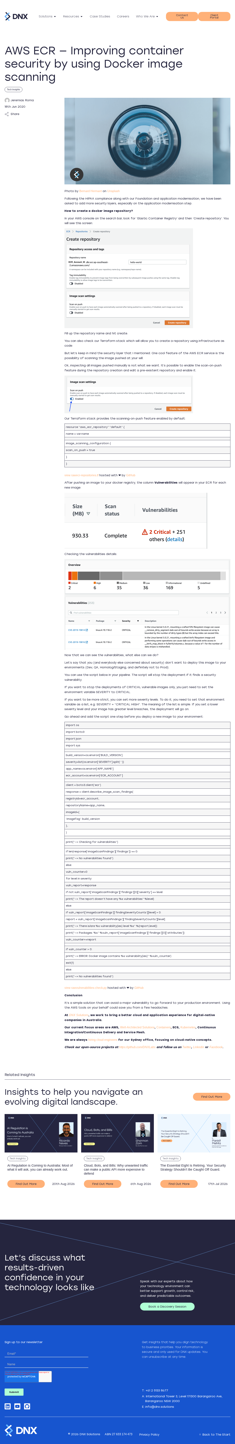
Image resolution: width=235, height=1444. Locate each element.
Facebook (216, 1047)
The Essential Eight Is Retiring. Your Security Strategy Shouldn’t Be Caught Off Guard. (193, 1167)
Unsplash (113, 191)
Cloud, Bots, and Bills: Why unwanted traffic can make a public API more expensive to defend (116, 1169)
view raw (70, 475)
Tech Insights (13, 89)
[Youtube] (17, 1406)
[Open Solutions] (54, 16)
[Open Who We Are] (157, 16)
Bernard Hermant (90, 191)
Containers (163, 1027)
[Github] (27, 1406)
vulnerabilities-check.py (91, 987)
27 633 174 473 (122, 1434)
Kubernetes (188, 1027)
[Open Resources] (81, 16)
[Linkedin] (8, 1406)
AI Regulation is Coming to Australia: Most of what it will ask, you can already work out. (40, 1167)
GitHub (130, 475)
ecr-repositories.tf (87, 475)
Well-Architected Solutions (137, 1027)
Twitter (186, 1047)
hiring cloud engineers (102, 1039)
